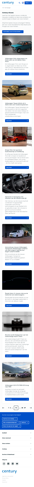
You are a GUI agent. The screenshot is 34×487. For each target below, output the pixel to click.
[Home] (8, 2)
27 (25, 408)
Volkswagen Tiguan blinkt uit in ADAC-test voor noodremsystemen (16, 104)
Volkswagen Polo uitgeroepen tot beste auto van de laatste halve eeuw (16, 60)
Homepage (7, 7)
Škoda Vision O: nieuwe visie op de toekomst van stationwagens (16, 294)
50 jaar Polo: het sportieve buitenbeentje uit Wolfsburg (14, 150)
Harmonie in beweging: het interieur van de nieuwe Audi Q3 (15, 197)
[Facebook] (8, 463)
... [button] (12, 408)
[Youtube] (17, 463)
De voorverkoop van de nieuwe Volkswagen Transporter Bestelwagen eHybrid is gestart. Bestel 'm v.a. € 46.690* (15, 256)
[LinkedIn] (13, 463)
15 (16, 408)
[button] (3, 408)
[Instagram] (4, 463)
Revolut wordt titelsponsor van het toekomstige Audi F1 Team (16, 335)
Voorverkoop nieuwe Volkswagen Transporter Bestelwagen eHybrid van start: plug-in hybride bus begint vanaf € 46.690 (16, 249)
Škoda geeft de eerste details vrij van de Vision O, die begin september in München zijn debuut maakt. (16, 299)
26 (22, 408)
